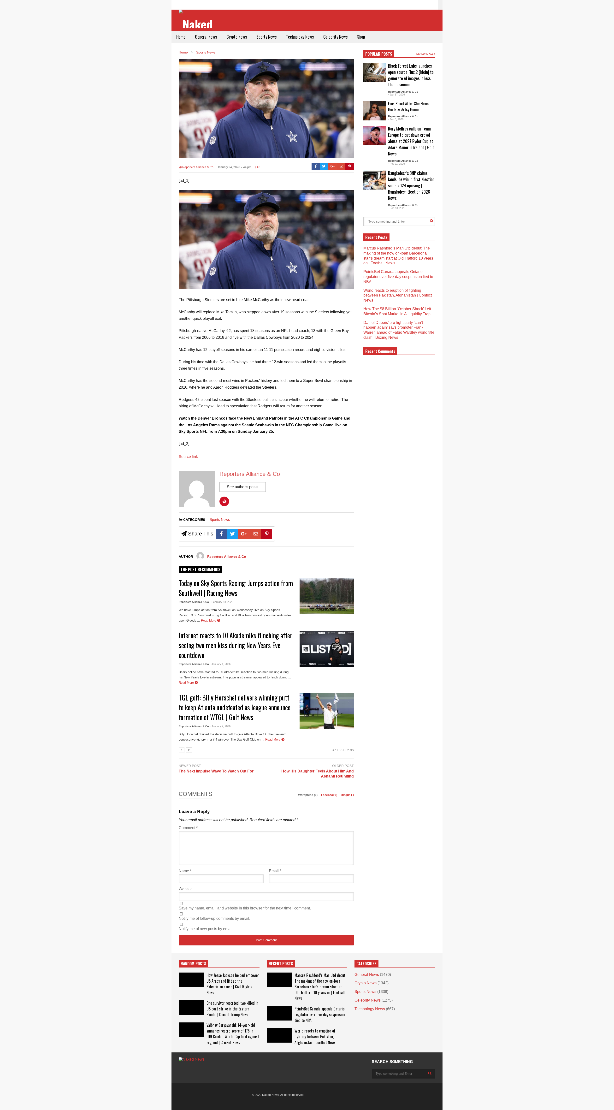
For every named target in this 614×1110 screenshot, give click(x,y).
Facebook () (329, 795)
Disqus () (347, 795)
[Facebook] (316, 166)
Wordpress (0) (308, 795)
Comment (188, 828)
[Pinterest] (349, 166)
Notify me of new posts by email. (206, 929)
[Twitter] (324, 166)
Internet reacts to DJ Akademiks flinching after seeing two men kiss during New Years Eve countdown (235, 645)
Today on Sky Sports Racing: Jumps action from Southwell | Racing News (236, 588)
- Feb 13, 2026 (396, 208)
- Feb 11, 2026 (396, 163)
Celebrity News (335, 37)
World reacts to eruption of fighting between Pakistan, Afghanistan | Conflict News (397, 295)
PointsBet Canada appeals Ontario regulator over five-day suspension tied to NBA (398, 277)
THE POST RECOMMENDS (200, 569)
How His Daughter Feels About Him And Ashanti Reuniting (317, 773)
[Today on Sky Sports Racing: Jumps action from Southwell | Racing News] (327, 596)
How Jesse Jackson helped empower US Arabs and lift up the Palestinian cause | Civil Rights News (233, 983)
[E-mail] (341, 166)
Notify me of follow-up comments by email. (214, 918)
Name (185, 871)
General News (206, 37)
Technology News (300, 37)
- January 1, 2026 (220, 664)
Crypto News (236, 37)
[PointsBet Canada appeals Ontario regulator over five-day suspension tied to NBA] (279, 1013)
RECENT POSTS (281, 964)
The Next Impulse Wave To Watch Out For (216, 771)
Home (180, 37)
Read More (209, 620)
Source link (188, 457)
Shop (361, 37)
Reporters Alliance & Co (197, 167)
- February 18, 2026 (221, 601)
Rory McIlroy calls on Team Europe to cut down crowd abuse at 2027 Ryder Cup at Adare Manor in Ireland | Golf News (411, 141)
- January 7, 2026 (220, 726)
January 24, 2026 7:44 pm (234, 167)
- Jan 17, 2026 (396, 94)
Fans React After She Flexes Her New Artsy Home (408, 106)
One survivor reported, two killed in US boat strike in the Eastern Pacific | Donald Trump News (232, 1008)
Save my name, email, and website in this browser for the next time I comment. (245, 908)
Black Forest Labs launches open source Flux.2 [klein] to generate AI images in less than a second (411, 75)
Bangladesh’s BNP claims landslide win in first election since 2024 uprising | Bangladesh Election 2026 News (411, 185)
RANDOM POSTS (193, 964)
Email (275, 871)
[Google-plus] (332, 166)
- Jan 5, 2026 (395, 119)
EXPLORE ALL (425, 54)
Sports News (266, 37)
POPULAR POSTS (378, 54)
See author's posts (242, 487)
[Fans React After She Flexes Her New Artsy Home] (374, 110)
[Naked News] (197, 19)
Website (186, 889)
